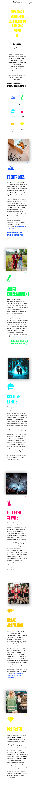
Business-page (19, 86)
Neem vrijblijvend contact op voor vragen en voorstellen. (15, 675)
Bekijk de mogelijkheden (15, 235)
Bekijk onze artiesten (18, 343)
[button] (24, 162)
